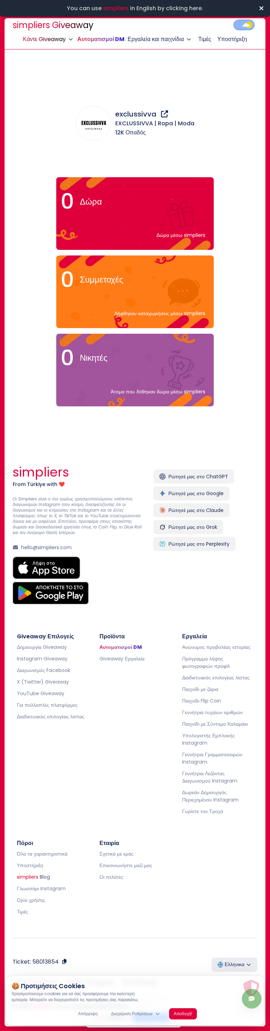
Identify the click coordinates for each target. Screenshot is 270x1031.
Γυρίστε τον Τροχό (202, 811)
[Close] (261, 8)
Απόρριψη (88, 1014)
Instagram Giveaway (42, 658)
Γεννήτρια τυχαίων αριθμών (212, 712)
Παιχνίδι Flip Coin (201, 700)
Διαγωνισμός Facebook (43, 670)
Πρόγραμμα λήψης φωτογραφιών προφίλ (206, 662)
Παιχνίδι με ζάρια (200, 689)
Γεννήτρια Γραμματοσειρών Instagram (212, 758)
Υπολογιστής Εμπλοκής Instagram (208, 739)
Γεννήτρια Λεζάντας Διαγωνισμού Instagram (209, 777)
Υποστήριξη (232, 39)
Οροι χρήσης (31, 900)
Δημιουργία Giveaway (42, 647)
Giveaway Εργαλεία (121, 658)
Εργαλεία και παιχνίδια (156, 39)
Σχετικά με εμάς (116, 853)
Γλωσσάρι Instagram (41, 888)
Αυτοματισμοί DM (100, 39)
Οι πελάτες (111, 876)
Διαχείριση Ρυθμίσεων (132, 1014)
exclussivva (136, 114)
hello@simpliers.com (46, 547)
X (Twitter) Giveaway (43, 681)
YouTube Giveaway (40, 693)
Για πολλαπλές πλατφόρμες (47, 705)
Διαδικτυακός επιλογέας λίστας (50, 716)
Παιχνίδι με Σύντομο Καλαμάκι (215, 723)
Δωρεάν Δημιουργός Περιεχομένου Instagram (210, 796)
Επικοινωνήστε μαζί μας (125, 865)
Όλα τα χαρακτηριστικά (42, 853)
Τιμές (204, 39)
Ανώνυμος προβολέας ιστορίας (216, 647)
